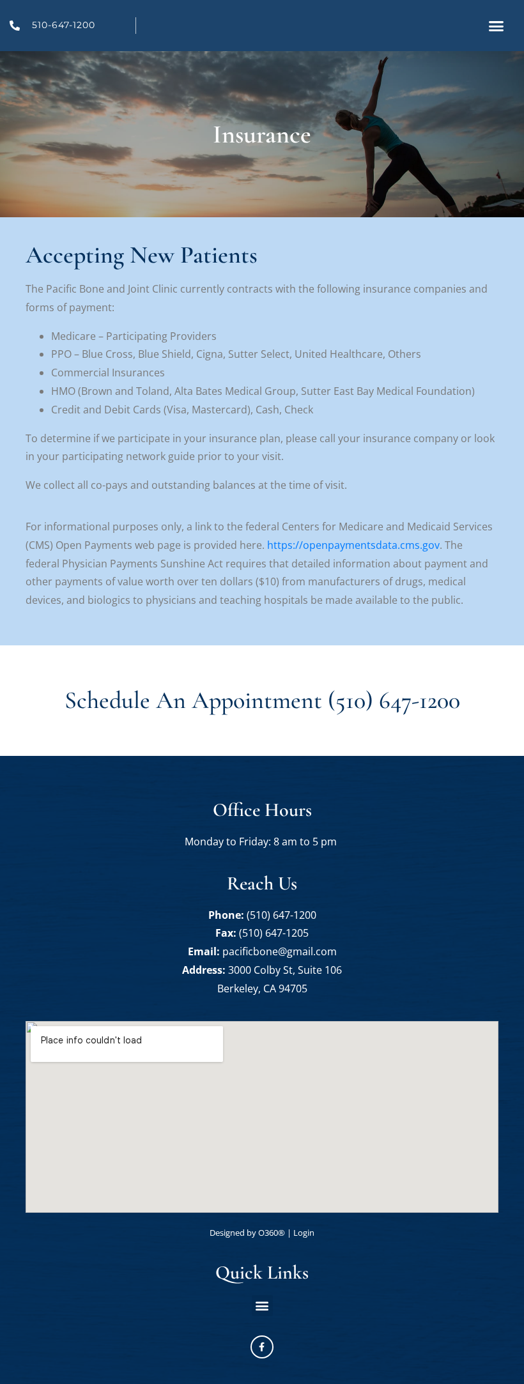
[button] (496, 25)
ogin (303, 1232)
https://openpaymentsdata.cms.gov (353, 545)
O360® (271, 1232)
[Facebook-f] (262, 1346)
